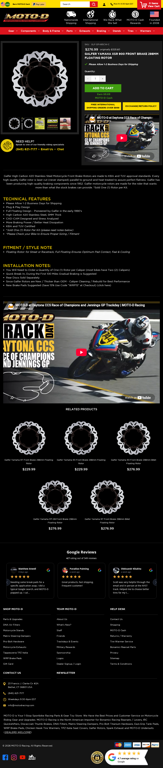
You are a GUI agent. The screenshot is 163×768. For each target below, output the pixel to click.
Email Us (47, 149)
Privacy (114, 652)
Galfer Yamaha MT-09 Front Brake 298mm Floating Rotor (55, 521)
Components (28, 31)
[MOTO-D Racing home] (26, 17)
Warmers (145, 31)
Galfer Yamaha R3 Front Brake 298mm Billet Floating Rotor (133, 462)
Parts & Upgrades (12, 619)
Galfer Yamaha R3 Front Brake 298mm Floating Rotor (81, 462)
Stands (117, 31)
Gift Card (8, 664)
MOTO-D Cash (118, 630)
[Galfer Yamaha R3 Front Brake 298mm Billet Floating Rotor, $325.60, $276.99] (133, 438)
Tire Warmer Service (121, 641)
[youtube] (22, 757)
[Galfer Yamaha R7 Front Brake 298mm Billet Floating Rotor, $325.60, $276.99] (107, 497)
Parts (70, 31)
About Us (62, 619)
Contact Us (116, 619)
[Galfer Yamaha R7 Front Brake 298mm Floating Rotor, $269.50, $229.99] (29, 438)
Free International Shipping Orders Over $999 (103, 106)
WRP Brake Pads (12, 658)
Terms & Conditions (121, 664)
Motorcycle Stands (13, 630)
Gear (11, 31)
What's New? (64, 624)
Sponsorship (64, 652)
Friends (61, 636)
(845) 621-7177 (123, 4)
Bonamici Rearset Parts (123, 647)
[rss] (32, 757)
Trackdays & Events (67, 641)
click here (104, 285)
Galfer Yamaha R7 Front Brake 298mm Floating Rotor (28, 462)
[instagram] (14, 757)
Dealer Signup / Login (69, 664)
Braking (101, 31)
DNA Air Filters (11, 624)
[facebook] (5, 757)
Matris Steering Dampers (17, 636)
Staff (59, 630)
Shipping (115, 624)
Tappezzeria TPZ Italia (15, 652)
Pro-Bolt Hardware (13, 641)
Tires (131, 31)
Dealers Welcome (18, 732)
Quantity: (90, 71)
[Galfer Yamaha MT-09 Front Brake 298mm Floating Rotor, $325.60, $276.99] (55, 497)
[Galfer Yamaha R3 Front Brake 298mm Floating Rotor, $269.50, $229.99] (81, 438)
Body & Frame (51, 31)
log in (104, 4)
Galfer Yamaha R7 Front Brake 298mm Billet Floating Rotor (107, 521)
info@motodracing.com (21, 705)
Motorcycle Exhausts (14, 647)
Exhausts (84, 31)
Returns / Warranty (121, 636)
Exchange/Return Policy (140, 106)
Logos (60, 658)
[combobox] (79, 4)
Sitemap (114, 658)
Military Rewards (66, 647)
